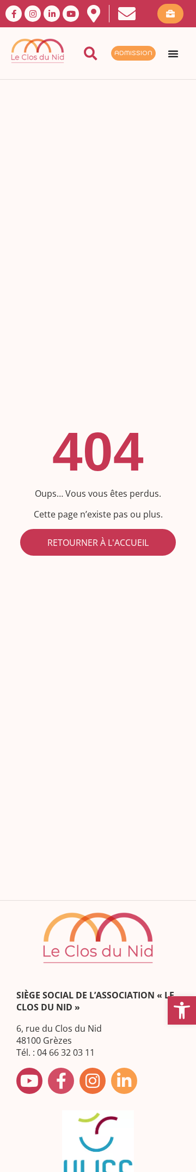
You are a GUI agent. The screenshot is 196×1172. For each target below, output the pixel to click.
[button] (182, 1010)
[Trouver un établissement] (93, 13)
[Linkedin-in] (52, 13)
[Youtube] (71, 13)
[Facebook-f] (13, 13)
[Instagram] (32, 13)
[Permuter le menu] (173, 53)
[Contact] (127, 13)
